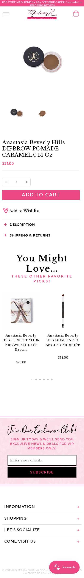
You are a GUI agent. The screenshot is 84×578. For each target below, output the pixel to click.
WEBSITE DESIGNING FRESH (43, 573)
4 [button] (44, 379)
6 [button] (52, 379)
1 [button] (32, 379)
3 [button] (40, 379)
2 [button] (36, 379)
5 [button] (48, 379)
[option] (42, 60)
